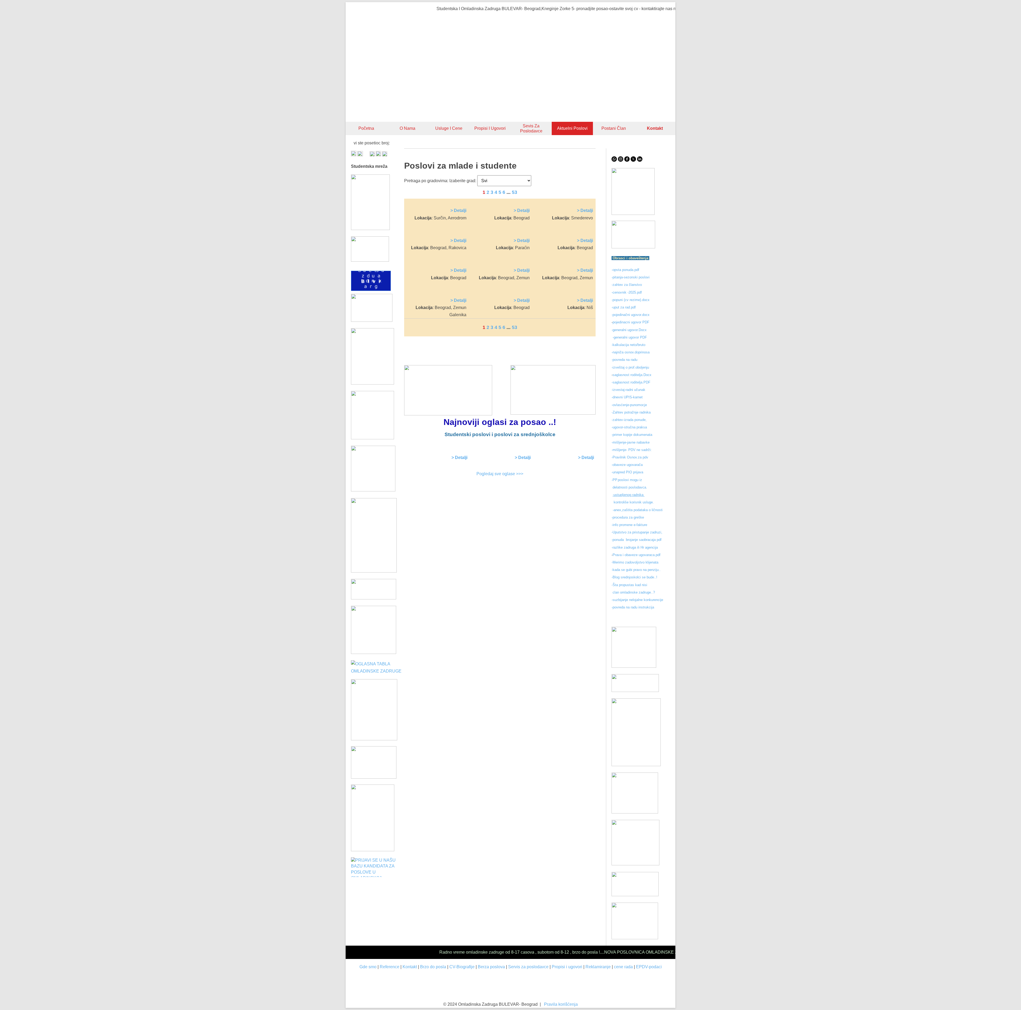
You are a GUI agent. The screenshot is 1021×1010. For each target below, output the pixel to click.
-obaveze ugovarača (627, 465)
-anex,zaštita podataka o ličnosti (638, 510)
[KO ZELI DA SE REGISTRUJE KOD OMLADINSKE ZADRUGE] (633, 213)
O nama (407, 128)
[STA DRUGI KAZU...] (635, 690)
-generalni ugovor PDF (630, 337)
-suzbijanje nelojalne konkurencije (637, 600)
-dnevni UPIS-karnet (628, 397)
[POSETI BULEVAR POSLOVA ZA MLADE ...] (635, 894)
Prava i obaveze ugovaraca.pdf (636, 555)
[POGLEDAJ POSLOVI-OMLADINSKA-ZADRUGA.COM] (372, 438)
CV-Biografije (462, 967)
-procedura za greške (628, 517)
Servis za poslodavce (528, 967)
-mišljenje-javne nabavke (631, 442)
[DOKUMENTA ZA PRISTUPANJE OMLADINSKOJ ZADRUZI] (373, 777)
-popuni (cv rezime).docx (631, 300)
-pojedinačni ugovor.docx (631, 315)
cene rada (623, 967)
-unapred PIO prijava (627, 472)
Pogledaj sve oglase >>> (499, 473)
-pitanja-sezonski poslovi (631, 277)
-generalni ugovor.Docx (629, 330)
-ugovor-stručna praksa (629, 427)
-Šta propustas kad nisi (629, 585)
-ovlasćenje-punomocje (629, 405)
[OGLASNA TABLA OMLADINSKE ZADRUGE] (377, 671)
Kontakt (410, 967)
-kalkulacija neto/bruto (628, 345)
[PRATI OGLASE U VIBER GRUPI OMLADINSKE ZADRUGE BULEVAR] (374, 571)
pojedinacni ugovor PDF (631, 322)
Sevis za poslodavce (531, 128)
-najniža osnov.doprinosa (631, 352)
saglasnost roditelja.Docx (632, 375)
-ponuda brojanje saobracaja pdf (637, 540)
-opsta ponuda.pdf (625, 270)
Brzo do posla (433, 967)
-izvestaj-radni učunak (629, 390)
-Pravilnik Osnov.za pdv (630, 457)
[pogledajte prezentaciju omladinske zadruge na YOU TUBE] (634, 666)
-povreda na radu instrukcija (633, 607)
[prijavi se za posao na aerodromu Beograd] (373, 652)
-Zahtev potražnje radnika (631, 412)
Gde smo (367, 967)
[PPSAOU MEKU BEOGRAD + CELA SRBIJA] (372, 383)
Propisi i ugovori (490, 128)
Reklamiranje (598, 967)
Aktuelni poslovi (572, 128)
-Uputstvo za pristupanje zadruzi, (637, 532)
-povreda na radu (624, 360)
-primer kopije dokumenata (632, 435)
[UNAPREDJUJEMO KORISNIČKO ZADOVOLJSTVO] (635, 812)
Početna (366, 128)
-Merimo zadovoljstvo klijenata (635, 562)
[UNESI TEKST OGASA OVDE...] (372, 850)
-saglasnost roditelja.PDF (631, 382)
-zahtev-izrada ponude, (629, 420)
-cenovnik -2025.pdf (627, 292)
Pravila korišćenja (561, 1004)
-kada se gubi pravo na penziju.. (636, 570)
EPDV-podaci (649, 967)
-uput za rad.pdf (624, 307)
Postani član (613, 128)
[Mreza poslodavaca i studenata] (370, 228)
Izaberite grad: (462, 180)
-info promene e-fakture (629, 525)
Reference (389, 967)
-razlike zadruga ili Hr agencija (635, 547)
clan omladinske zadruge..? (633, 592)
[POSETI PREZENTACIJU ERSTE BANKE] (374, 739)
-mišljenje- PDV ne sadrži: (632, 450)
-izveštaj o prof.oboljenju (630, 367)
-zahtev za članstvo (627, 285)
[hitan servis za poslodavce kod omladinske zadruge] (633, 247)
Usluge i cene (448, 128)
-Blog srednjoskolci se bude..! (634, 577)
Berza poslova (491, 967)
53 (514, 192)
